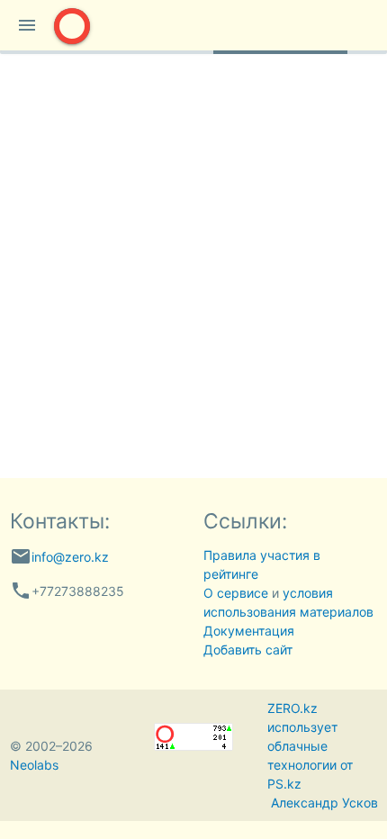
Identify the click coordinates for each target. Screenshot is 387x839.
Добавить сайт (247, 649)
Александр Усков (324, 802)
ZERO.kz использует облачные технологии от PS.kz (310, 745)
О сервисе (235, 592)
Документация (248, 630)
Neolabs (34, 764)
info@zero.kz (70, 556)
